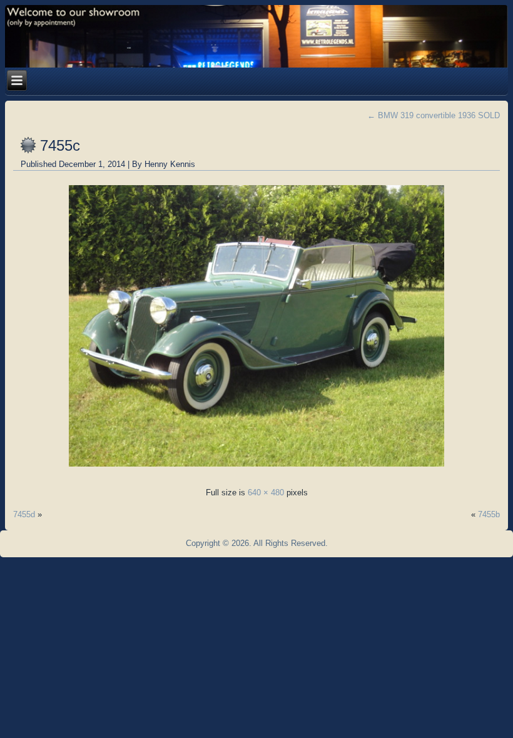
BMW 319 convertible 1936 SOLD (433, 115)
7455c (60, 145)
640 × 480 (266, 492)
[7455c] (256, 470)
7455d (24, 514)
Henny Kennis (170, 164)
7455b (489, 514)
